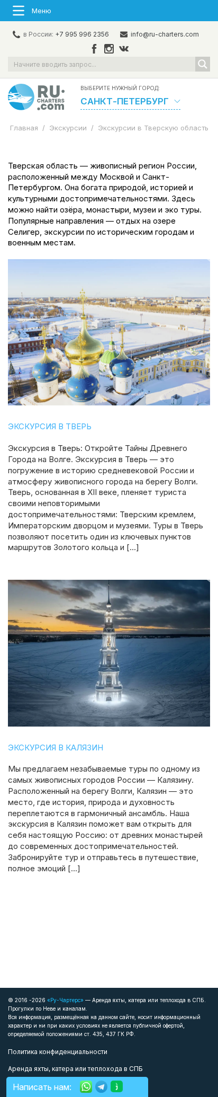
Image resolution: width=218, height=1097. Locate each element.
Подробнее (109, 332)
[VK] (123, 49)
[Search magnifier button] (202, 64)
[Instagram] (109, 49)
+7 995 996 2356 (82, 34)
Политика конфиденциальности (57, 1052)
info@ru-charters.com (165, 34)
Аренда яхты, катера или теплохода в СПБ (75, 1069)
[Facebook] (94, 49)
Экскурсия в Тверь (50, 426)
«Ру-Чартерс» (65, 1000)
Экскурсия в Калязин (55, 747)
